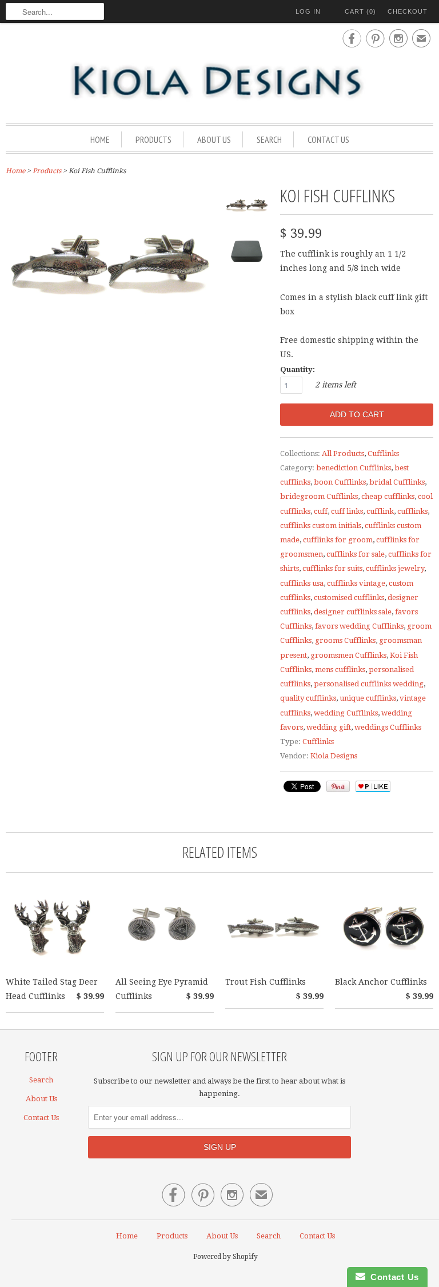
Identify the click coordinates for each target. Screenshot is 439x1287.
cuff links (347, 511)
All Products (343, 453)
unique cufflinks (368, 698)
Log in (308, 11)
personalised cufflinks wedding (369, 684)
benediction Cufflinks (353, 467)
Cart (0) (360, 11)
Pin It (338, 786)
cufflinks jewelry (395, 568)
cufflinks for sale (355, 554)
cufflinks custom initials (320, 525)
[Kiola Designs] (219, 81)
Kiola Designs (333, 756)
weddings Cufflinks (387, 727)
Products (153, 139)
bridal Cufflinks (397, 482)
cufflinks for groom (338, 539)
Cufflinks (383, 453)
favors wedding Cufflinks (359, 626)
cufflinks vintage (356, 583)
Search (269, 139)
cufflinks (412, 511)
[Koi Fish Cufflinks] (247, 208)
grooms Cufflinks (345, 640)
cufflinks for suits (332, 568)
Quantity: (297, 369)
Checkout (408, 11)
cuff (321, 511)
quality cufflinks (308, 698)
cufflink (380, 511)
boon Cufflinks (340, 482)
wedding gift (328, 727)
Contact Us (328, 139)
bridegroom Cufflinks (319, 496)
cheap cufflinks (387, 496)
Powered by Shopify (225, 1257)
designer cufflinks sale (353, 611)
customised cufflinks (349, 597)
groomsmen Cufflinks (348, 655)
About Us (214, 139)
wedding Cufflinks (346, 713)
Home (100, 139)
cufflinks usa (302, 583)
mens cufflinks (340, 669)
